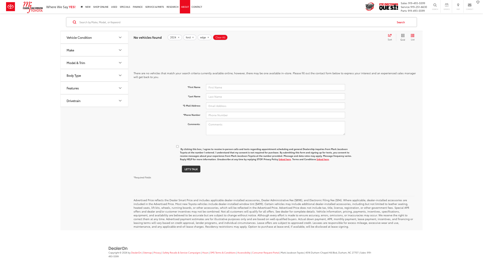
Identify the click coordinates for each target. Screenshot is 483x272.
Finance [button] (138, 6)
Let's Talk (191, 169)
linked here (285, 159)
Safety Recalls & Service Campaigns (182, 252)
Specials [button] (125, 6)
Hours (205, 252)
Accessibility (243, 252)
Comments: (194, 124)
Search (401, 22)
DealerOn (136, 252)
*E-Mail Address (191, 105)
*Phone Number (191, 114)
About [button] (185, 6)
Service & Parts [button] (154, 6)
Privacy (157, 252)
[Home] (81, 6)
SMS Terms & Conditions (223, 252)
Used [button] (114, 6)
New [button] (88, 6)
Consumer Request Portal (265, 252)
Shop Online (100, 6)
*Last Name (194, 96)
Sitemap (147, 252)
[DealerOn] (118, 248)
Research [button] (172, 6)
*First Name (194, 87)
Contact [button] (197, 6)
